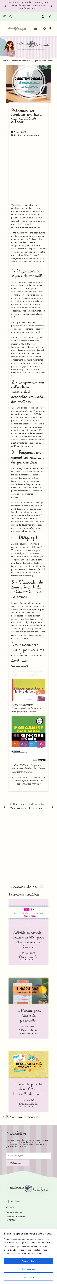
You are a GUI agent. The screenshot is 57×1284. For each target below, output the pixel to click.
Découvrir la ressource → (28, 958)
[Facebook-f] (50, 28)
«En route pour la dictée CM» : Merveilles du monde (28, 1088)
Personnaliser (28, 1269)
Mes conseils (33, 135)
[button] (5, 6)
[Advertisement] (28, 170)
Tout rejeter (29, 1277)
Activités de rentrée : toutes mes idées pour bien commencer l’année (28, 940)
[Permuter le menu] (35, 28)
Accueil (6, 60)
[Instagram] (44, 28)
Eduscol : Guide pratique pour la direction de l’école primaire (26, 673)
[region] (28, 1256)
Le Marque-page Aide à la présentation (28, 1015)
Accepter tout (28, 1261)
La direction (19, 135)
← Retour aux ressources (20, 1116)
